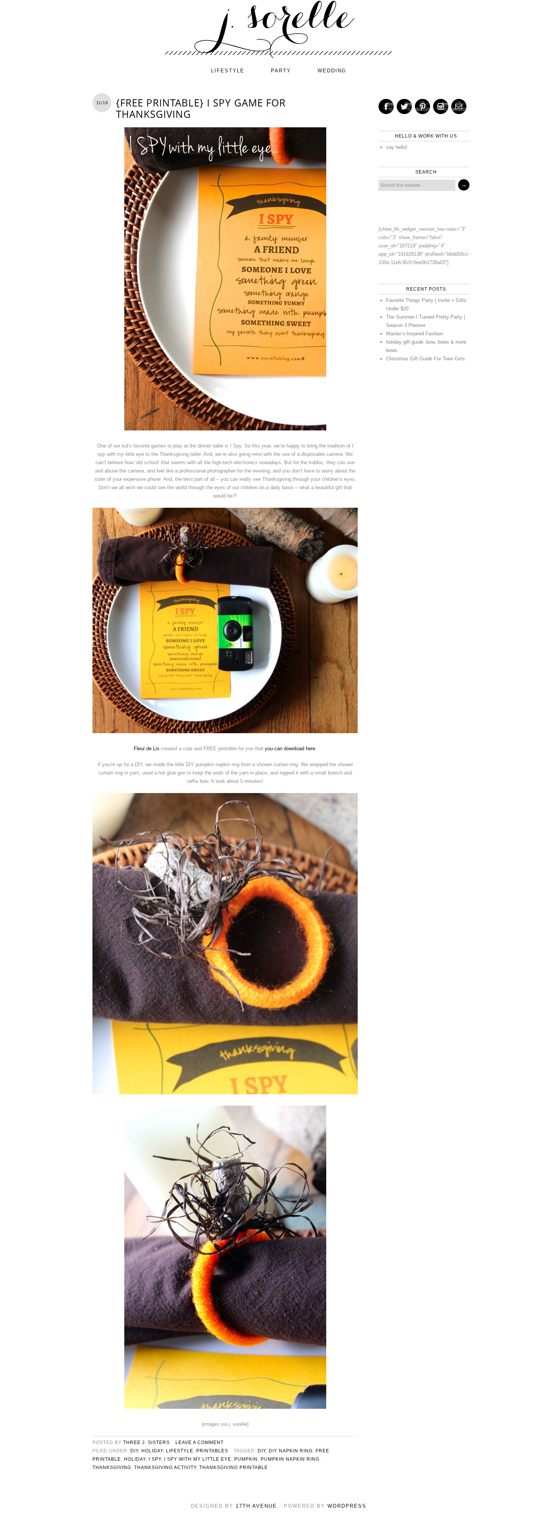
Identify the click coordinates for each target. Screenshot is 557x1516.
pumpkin (246, 1459)
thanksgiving (111, 1467)
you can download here (290, 748)
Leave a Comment (199, 1442)
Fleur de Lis (147, 748)
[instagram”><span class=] (440, 106)
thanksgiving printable (233, 1467)
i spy (155, 1459)
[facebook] (386, 106)
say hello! (396, 147)
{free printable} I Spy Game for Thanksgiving (201, 108)
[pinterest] (422, 106)
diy (134, 1450)
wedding (332, 71)
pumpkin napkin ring (290, 1459)
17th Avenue (256, 1506)
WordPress (346, 1506)
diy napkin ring (291, 1450)
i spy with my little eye (197, 1459)
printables (212, 1450)
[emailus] (458, 106)
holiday (152, 1450)
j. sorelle (278, 29)
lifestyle (227, 71)
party (281, 71)
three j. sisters (146, 1442)
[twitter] (404, 106)
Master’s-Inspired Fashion (414, 333)
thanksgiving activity (165, 1467)
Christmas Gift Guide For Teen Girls (425, 358)
